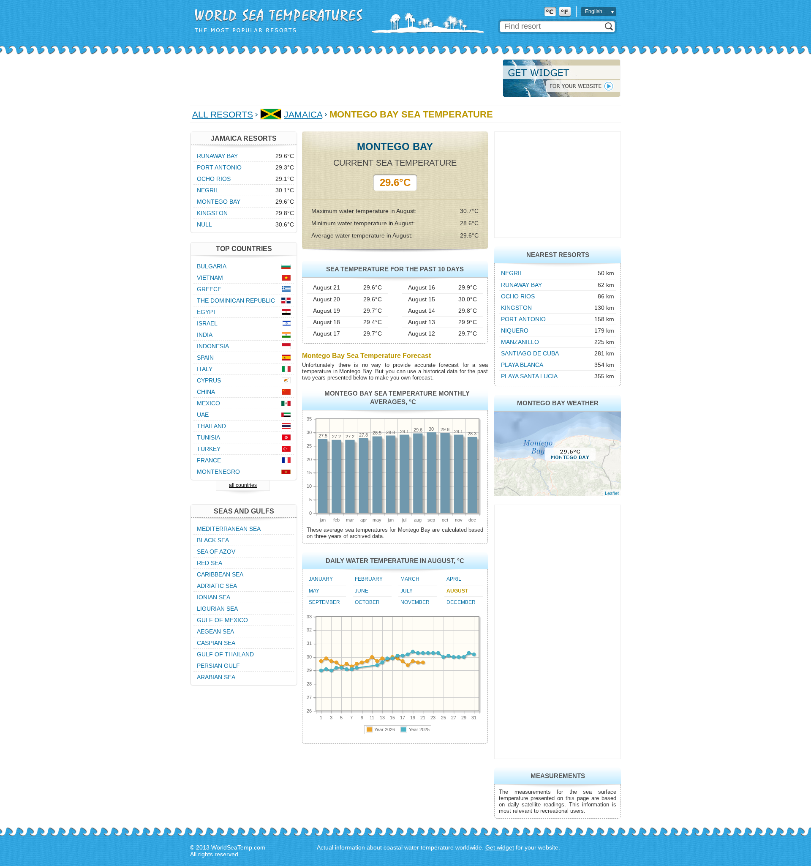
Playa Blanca (522, 364)
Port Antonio (523, 319)
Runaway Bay (521, 284)
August (457, 591)
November (415, 602)
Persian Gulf (218, 665)
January (321, 579)
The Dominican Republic (236, 300)
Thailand (211, 426)
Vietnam (210, 277)
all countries (243, 485)
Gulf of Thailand (225, 654)
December (461, 602)
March (409, 579)
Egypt (207, 312)
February (369, 579)
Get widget (499, 847)
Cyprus (209, 380)
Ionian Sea (213, 597)
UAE (203, 414)
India (204, 334)
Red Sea (209, 563)
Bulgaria (211, 266)
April (453, 579)
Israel (207, 323)
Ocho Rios (518, 296)
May (314, 591)
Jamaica (303, 114)
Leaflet (612, 492)
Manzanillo (520, 342)
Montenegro (218, 471)
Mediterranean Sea (229, 528)
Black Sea (213, 540)
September (324, 602)
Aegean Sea (215, 631)
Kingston (516, 307)
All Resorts (222, 114)
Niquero (514, 330)
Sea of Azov (216, 551)
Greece (209, 289)
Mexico (208, 403)
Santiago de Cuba (530, 353)
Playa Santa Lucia (529, 376)
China (206, 391)
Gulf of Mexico (222, 620)
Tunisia (208, 437)
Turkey (208, 448)
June (361, 591)
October (367, 602)
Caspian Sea (216, 642)
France (209, 460)
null (204, 224)
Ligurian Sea (217, 608)
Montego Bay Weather (558, 403)
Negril (512, 273)
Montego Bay (218, 201)
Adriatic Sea (217, 585)
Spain (205, 357)
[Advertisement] (344, 78)
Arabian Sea (216, 677)
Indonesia (213, 346)
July (406, 591)
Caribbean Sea (220, 574)
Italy (204, 369)
